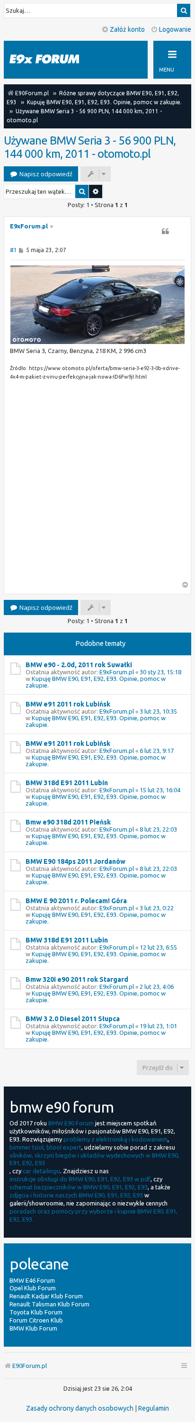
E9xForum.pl (29, 226)
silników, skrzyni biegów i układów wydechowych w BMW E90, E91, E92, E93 (94, 1159)
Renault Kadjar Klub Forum (46, 1296)
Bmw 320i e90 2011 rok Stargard (77, 979)
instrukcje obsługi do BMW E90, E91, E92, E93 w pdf (80, 1179)
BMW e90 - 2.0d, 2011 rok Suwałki (79, 665)
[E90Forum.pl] (52, 59)
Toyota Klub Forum (35, 1312)
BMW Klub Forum (33, 1328)
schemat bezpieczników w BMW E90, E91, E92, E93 (78, 1187)
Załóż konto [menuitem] (127, 29)
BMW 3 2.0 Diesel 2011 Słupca (73, 1019)
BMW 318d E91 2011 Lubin (67, 783)
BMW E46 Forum (32, 1280)
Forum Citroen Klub (36, 1320)
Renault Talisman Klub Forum (49, 1304)
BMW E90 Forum (71, 1123)
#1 (13, 250)
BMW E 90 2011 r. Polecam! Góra (76, 901)
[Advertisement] (97, 483)
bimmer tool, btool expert (45, 1147)
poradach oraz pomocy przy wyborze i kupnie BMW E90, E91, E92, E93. (93, 1215)
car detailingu (41, 1171)
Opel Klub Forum (32, 1288)
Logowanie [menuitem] (175, 29)
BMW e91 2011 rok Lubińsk (68, 704)
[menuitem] (79, 1408)
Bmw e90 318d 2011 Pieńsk (68, 822)
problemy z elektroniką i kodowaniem (115, 1139)
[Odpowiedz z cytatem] (165, 231)
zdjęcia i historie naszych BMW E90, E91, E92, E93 (76, 1195)
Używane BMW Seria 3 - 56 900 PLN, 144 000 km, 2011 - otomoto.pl (90, 147)
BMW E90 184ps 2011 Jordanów (75, 861)
